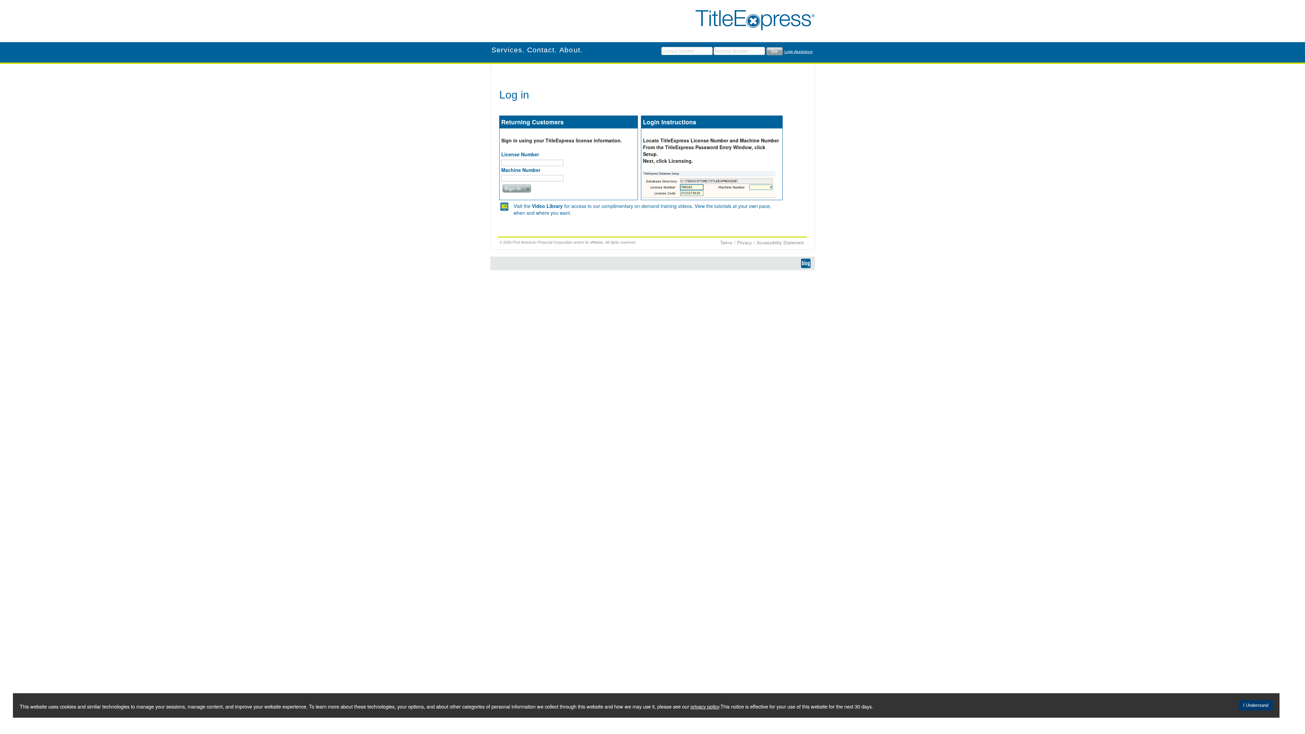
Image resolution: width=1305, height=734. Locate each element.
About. (570, 49)
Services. (508, 49)
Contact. (542, 49)
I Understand (1255, 705)
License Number (520, 155)
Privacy (744, 242)
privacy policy (705, 706)
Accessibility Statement (780, 242)
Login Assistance (798, 51)
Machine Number (520, 170)
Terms (726, 242)
